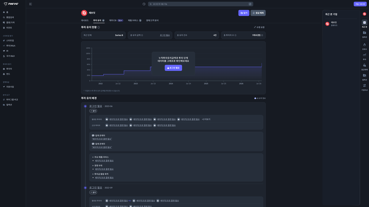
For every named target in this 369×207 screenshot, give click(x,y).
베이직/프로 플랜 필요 (118, 119)
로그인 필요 (165, 35)
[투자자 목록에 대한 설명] (98, 27)
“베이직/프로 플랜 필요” (102, 139)
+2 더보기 (206, 119)
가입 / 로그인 (360, 4)
